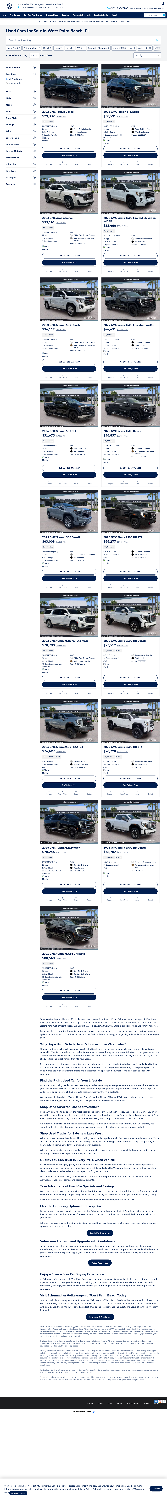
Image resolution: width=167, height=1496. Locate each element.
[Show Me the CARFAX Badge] (46, 355)
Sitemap (146, 1403)
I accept (156, 1488)
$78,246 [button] (54, 852)
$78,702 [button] (115, 852)
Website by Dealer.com (10, 1403)
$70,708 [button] (54, 645)
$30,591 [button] (115, 116)
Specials (65, 15)
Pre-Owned (15, 15)
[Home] (9, 6)
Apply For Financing (100, 1233)
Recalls (156, 1403)
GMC (32, 55)
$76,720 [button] (115, 751)
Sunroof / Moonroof (98, 48)
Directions (90, 1403)
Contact (100, 1403)
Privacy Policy (85, 1489)
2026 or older (32, 48)
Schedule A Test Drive (100, 1317)
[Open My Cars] (163, 3)
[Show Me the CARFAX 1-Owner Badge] (46, 139)
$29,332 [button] (54, 116)
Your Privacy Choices (82, 1411)
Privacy (119, 1403)
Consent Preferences (18, 1493)
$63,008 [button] (54, 541)
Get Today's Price (69, 155)
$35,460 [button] (115, 225)
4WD (80, 48)
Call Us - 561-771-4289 (69, 148)
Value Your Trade (99, 1262)
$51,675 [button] (54, 435)
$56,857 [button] (115, 435)
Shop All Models (123, 21)
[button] (69, 121)
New (4, 15)
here (6, 1492)
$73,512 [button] (115, 645)
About (114, 15)
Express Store (52, 15)
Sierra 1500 (13, 48)
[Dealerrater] (164, 1401)
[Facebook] (156, 1401)
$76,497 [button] (54, 751)
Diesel (69, 48)
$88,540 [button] (54, 958)
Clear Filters (46, 55)
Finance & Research (81, 15)
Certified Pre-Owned (33, 15)
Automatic (144, 48)
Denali (47, 48)
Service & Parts (101, 15)
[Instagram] (160, 1401)
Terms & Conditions (133, 1403)
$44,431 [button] (115, 329)
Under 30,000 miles (124, 48)
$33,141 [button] (54, 222)
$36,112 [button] (54, 329)
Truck (58, 48)
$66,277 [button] (115, 541)
